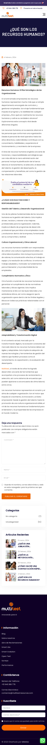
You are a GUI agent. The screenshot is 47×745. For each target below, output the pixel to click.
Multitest (5, 368)
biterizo (25, 742)
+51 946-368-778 (12, 8)
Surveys (5, 660)
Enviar (23, 727)
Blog (3, 634)
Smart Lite (6, 647)
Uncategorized (12, 522)
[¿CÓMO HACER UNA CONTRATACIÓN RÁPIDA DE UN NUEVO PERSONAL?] (11, 566)
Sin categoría (11, 516)
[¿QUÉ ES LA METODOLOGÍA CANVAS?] (11, 554)
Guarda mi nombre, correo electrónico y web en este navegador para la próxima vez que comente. (23, 487)
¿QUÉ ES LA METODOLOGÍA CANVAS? (25, 557)
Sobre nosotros (8, 638)
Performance (7, 665)
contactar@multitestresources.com (17, 693)
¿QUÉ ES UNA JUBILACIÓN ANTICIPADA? (24, 546)
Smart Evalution (8, 651)
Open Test (6, 656)
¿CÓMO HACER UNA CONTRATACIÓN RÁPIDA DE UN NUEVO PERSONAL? (29, 570)
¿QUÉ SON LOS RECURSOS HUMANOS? (29, 578)
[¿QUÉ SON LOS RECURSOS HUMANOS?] (11, 577)
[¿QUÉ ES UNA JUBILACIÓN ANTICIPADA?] (11, 543)
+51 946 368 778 (8, 684)
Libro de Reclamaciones (12, 642)
